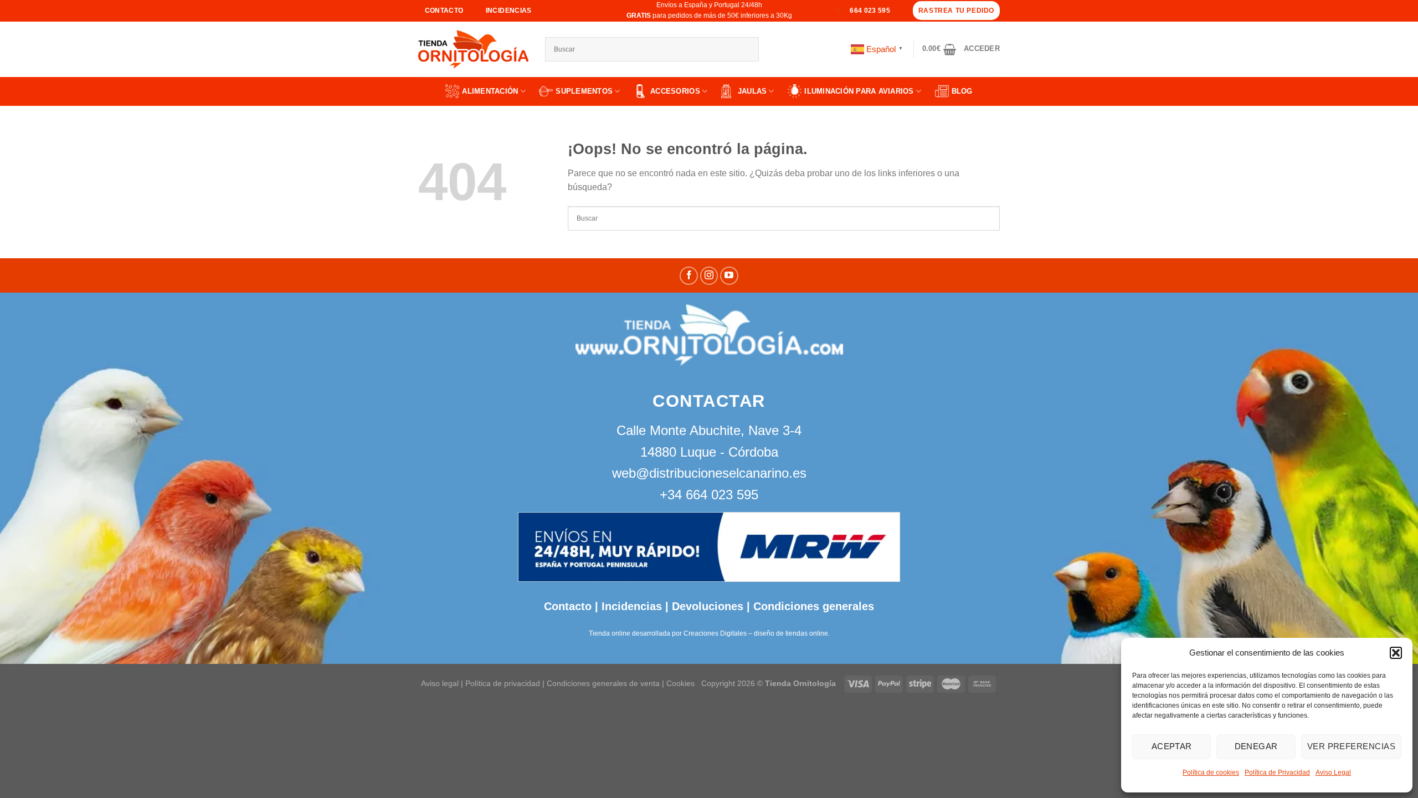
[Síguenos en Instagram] (709, 276)
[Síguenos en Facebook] (689, 276)
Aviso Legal (1333, 772)
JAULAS (752, 91)
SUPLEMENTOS (584, 91)
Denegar (1256, 746)
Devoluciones (707, 606)
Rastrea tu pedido (956, 10)
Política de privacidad (502, 683)
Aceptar (1172, 746)
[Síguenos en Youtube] (729, 276)
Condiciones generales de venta (604, 683)
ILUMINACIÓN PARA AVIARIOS (859, 91)
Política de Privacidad (1277, 772)
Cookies (680, 683)
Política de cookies (1211, 772)
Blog (962, 91)
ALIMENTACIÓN (490, 91)
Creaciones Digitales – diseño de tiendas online (756, 633)
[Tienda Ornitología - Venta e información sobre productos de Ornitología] (473, 49)
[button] (1395, 652)
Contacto (568, 606)
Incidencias (630, 606)
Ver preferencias (1351, 746)
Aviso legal (440, 683)
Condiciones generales (813, 606)
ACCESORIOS (675, 91)
